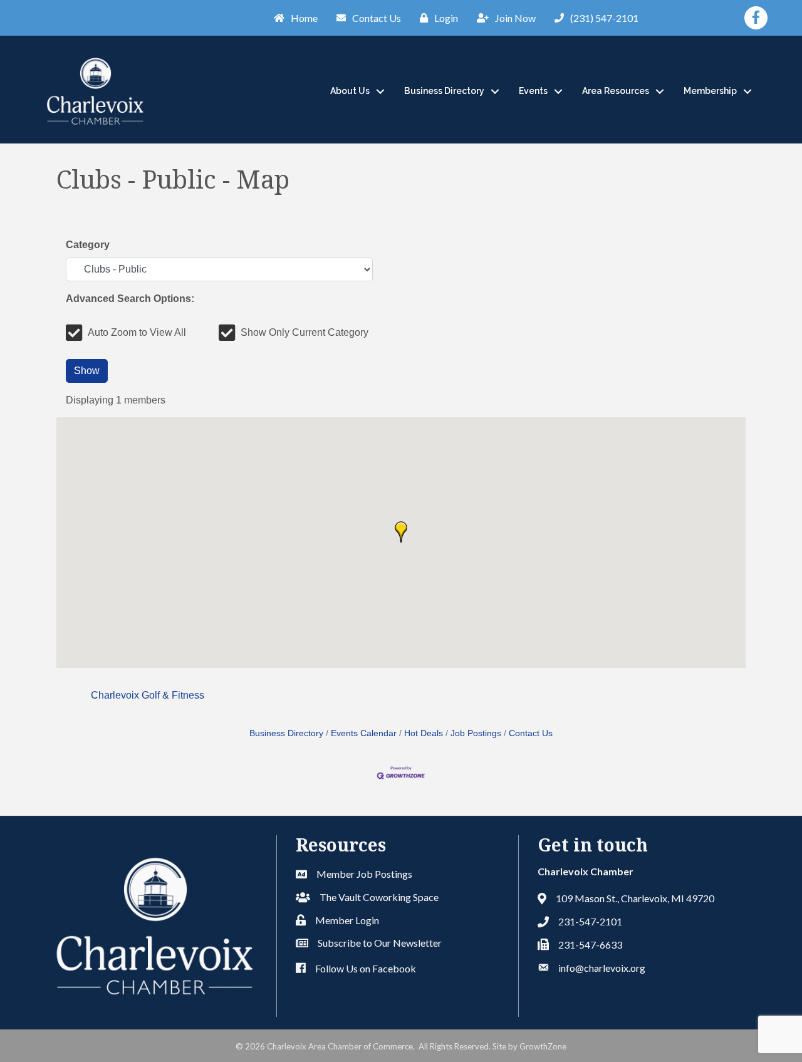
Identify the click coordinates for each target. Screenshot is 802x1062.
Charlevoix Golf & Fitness (147, 695)
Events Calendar (364, 733)
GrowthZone (542, 1046)
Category (88, 244)
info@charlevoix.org (601, 968)
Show (87, 370)
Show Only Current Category (304, 332)
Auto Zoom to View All (137, 332)
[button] (401, 532)
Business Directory (444, 91)
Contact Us (531, 733)
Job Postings (475, 733)
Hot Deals (423, 733)
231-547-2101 (590, 921)
